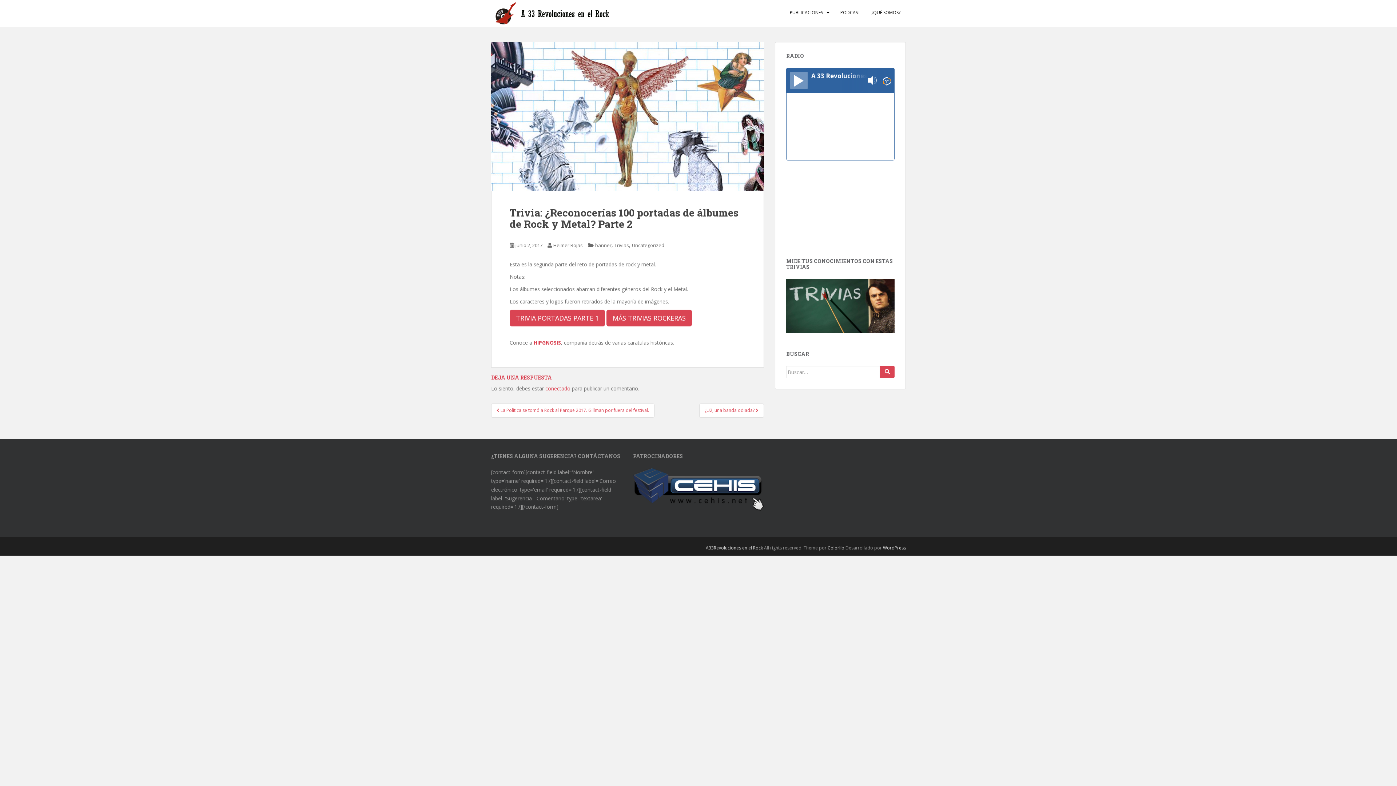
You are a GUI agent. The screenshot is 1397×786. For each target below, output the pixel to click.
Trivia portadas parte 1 (557, 318)
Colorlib (836, 548)
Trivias (621, 245)
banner (603, 245)
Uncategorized (648, 245)
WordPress (894, 548)
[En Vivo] (799, 80)
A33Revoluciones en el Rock (734, 548)
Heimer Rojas (568, 245)
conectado (557, 388)
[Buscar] (887, 372)
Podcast (850, 12)
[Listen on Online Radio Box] (887, 80)
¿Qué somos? (885, 12)
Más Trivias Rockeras (649, 318)
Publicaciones (806, 12)
